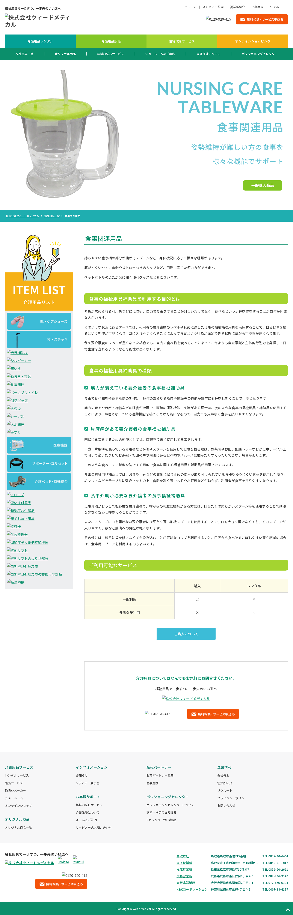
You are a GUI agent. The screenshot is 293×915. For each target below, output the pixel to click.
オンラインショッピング (252, 41)
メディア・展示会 (88, 783)
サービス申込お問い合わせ (94, 827)
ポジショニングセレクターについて (170, 805)
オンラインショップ (18, 805)
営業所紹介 (237, 7)
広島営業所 (184, 876)
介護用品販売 (111, 41)
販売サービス (14, 783)
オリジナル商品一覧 (18, 827)
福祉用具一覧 (24, 54)
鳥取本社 (183, 856)
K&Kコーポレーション (192, 889)
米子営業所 (184, 863)
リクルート (277, 7)
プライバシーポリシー (232, 798)
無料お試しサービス (110, 54)
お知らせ (82, 775)
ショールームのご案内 (160, 54)
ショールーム (14, 798)
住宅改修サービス (182, 41)
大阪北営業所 (186, 882)
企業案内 (257, 7)
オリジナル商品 (65, 54)
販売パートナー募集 (160, 775)
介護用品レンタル (40, 41)
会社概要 (223, 775)
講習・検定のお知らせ (161, 812)
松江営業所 (184, 869)
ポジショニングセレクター (260, 54)
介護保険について (208, 54)
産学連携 (152, 783)
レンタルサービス (17, 775)
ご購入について (186, 633)
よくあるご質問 (213, 7)
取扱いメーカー (15, 790)
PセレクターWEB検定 (161, 820)
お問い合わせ (226, 805)
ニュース (190, 7)
